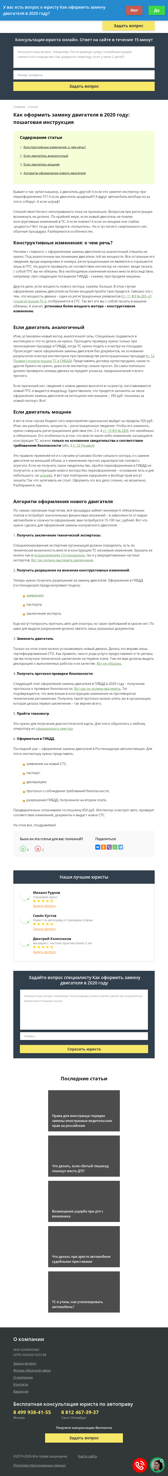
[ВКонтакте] (97, 847)
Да (156, 10)
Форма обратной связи (32, 1370)
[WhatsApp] (114, 847)
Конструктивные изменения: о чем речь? (55, 147)
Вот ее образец (109, 663)
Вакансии (20, 1391)
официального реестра (54, 728)
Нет (134, 10)
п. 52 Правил (82, 445)
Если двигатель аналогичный (46, 156)
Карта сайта (87, 1456)
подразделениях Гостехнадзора (59, 555)
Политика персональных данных (39, 1465)
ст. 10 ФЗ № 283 (114, 430)
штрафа (46, 475)
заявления (34, 595)
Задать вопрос (128, 25)
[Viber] (109, 847)
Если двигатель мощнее (42, 164)
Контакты (20, 1384)
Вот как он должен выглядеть (97, 688)
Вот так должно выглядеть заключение (62, 560)
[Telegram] (120, 847)
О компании (23, 1377)
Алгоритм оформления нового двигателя (55, 173)
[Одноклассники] (103, 847)
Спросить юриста (84, 1049)
